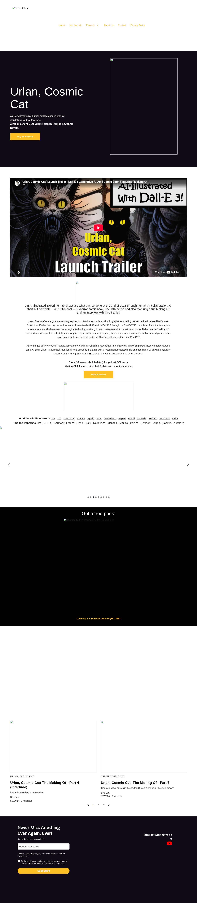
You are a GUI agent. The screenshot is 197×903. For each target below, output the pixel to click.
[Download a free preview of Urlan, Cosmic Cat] (98, 567)
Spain (90, 418)
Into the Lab (75, 25)
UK (59, 418)
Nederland (110, 418)
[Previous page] (88, 805)
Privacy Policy (138, 25)
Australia (164, 418)
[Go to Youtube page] (169, 843)
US (53, 418)
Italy (99, 418)
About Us (108, 25)
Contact (122, 25)
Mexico (153, 418)
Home (62, 25)
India (175, 418)
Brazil (131, 418)
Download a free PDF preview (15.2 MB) (98, 618)
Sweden (145, 423)
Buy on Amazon (25, 137)
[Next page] (108, 805)
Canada (141, 418)
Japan (122, 418)
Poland (134, 423)
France (81, 418)
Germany (69, 418)
